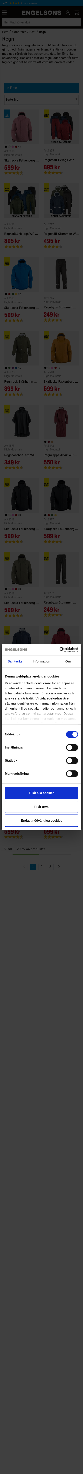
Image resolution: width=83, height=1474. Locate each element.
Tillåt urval (41, 807)
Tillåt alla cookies (41, 793)
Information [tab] (41, 661)
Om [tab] (68, 661)
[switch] (72, 747)
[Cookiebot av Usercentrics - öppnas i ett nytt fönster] (59, 650)
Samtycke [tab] (15, 661)
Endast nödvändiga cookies (41, 820)
